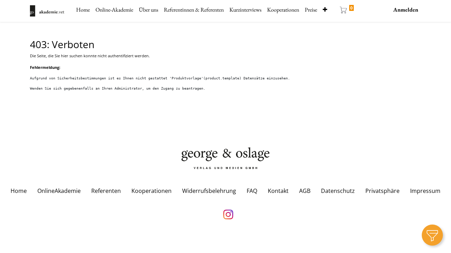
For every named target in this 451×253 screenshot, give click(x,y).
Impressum (425, 191)
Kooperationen (151, 191)
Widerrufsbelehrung (209, 191)
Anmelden (405, 9)
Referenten (106, 191)
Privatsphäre (382, 191)
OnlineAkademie (59, 191)
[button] (325, 10)
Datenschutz (338, 191)
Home (19, 191)
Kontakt (278, 191)
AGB (304, 191)
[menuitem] (83, 10)
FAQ (252, 191)
